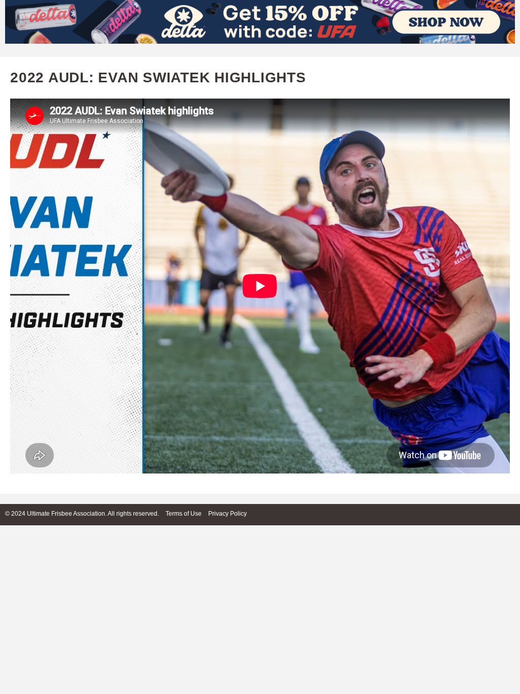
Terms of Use (184, 513)
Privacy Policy (227, 513)
